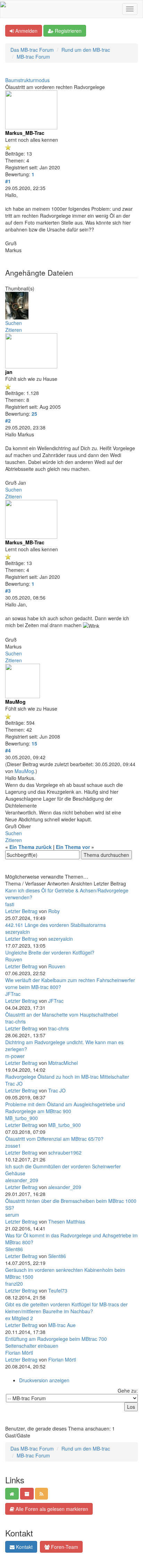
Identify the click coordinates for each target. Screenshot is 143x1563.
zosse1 (13, 1145)
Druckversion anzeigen (44, 1380)
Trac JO (14, 1083)
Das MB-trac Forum (32, 49)
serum (12, 1214)
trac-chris (15, 1021)
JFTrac (12, 993)
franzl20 (14, 1283)
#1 (8, 181)
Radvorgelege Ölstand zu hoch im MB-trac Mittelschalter (67, 1076)
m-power (15, 1055)
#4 (8, 750)
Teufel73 (57, 1290)
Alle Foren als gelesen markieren (51, 1508)
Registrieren (67, 30)
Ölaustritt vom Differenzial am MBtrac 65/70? (54, 1138)
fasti (9, 904)
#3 (8, 590)
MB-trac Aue (62, 1325)
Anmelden (25, 30)
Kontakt (24, 1546)
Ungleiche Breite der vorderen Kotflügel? (49, 952)
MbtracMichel (63, 1062)
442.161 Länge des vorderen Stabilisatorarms (55, 924)
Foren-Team (64, 1546)
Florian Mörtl (19, 1352)
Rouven (13, 959)
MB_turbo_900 (21, 1118)
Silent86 (14, 1249)
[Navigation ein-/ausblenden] (129, 9)
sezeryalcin (17, 931)
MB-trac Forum (33, 56)
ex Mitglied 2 (19, 1318)
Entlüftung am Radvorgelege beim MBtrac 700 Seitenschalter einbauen (56, 1342)
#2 (8, 420)
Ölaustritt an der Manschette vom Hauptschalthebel (61, 1014)
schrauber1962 (65, 1152)
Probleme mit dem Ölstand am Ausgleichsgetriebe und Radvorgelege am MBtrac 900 (65, 1108)
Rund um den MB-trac (85, 49)
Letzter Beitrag (21, 911)
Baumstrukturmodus (27, 80)
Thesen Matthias (66, 1221)
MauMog (24, 771)
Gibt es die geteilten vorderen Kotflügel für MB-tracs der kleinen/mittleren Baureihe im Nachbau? (66, 1308)
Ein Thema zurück (30, 846)
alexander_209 (21, 1180)
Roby (54, 911)
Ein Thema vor (73, 846)
